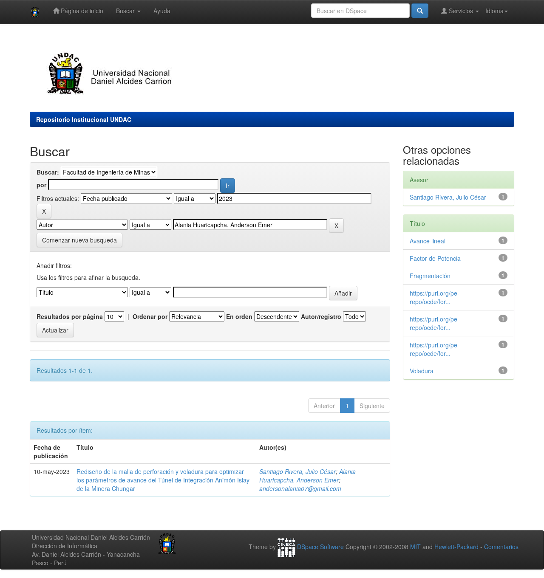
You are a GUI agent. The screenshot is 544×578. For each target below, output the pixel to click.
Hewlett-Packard (456, 547)
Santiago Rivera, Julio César (297, 471)
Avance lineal (427, 241)
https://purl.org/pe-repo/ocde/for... (434, 297)
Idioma (494, 10)
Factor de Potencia (435, 258)
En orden (239, 316)
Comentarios (501, 547)
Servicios (461, 10)
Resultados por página (70, 316)
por (41, 184)
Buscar (126, 10)
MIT (415, 547)
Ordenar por (150, 316)
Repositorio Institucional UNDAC (83, 119)
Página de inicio (81, 10)
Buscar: (48, 172)
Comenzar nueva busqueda (79, 240)
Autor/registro (321, 316)
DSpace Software (320, 547)
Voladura (422, 371)
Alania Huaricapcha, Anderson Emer (307, 475)
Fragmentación (430, 275)
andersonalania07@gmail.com (300, 488)
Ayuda (161, 10)
